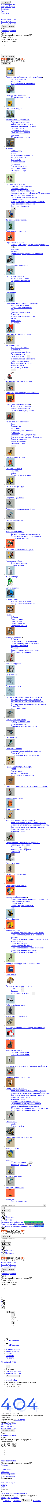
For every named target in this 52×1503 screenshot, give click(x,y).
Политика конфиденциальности (14, 1493)
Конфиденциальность (10, 1498)
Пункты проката (8, 1476)
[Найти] (9, 1210)
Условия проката (8, 1474)
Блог (3, 1487)
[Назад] (13, 1314)
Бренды (4, 1485)
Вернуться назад (8, 1420)
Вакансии (5, 1472)
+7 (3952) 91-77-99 (8, 19)
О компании (6, 1469)
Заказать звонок (8, 26)
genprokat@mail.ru (8, 31)
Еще (13, 173)
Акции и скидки (8, 1482)
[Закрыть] (3, 1307)
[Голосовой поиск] (4, 1210)
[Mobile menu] (3, 1255)
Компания (5, 1465)
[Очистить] (44, 1205)
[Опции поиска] (3, 1208)
